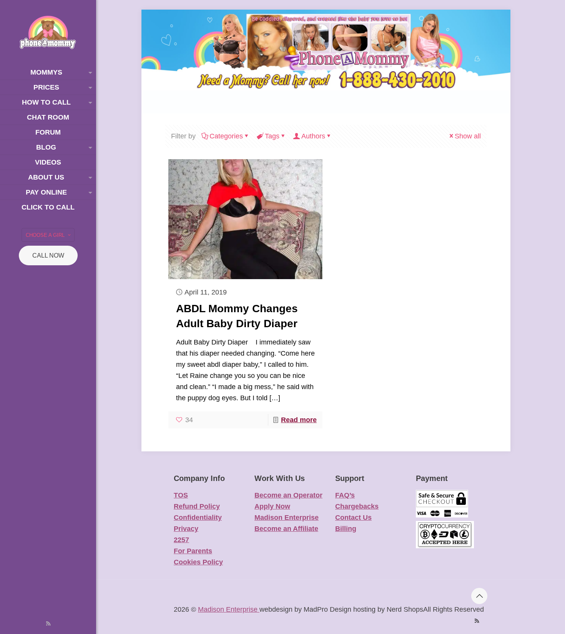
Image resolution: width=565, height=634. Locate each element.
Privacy (186, 528)
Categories (226, 136)
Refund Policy (197, 506)
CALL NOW (48, 255)
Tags (272, 136)
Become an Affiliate (286, 528)
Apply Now (272, 506)
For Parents (193, 551)
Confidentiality (198, 517)
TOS (181, 495)
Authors (313, 136)
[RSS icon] (48, 623)
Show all (468, 136)
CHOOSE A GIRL (45, 235)
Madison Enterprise (286, 517)
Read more (299, 420)
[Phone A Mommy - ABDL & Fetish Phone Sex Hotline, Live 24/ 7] (48, 32)
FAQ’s (345, 495)
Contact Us (353, 517)
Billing (345, 528)
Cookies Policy (198, 562)
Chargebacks (357, 506)
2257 (181, 540)
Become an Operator (288, 495)
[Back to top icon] (479, 596)
